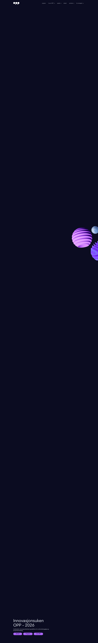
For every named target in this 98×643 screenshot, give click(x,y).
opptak (58, 3)
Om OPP (38, 633)
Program (28, 633)
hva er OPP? (51, 3)
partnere (71, 3)
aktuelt (65, 3)
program (44, 3)
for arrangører (79, 3)
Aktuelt (17, 633)
